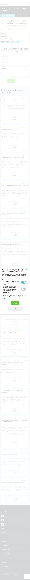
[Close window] (26, 269)
